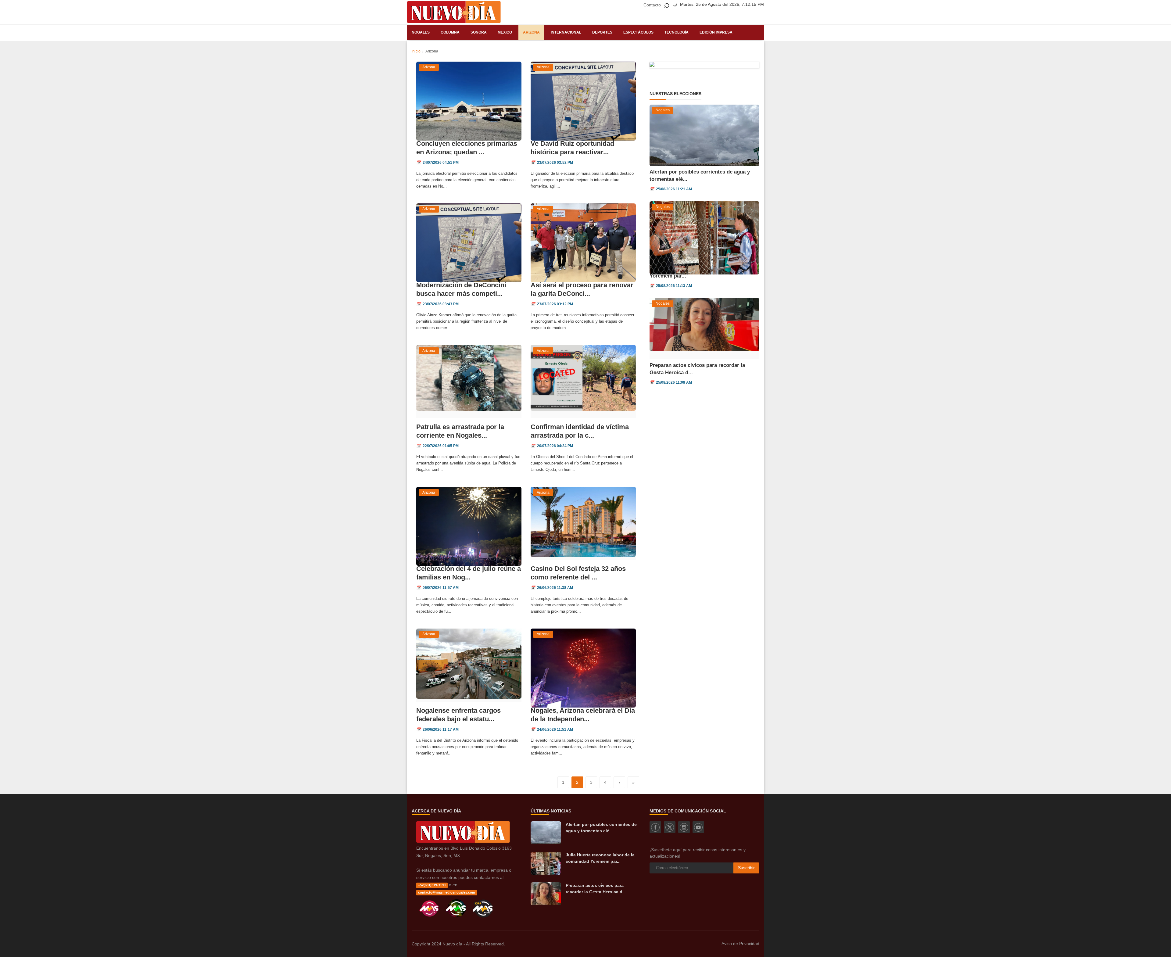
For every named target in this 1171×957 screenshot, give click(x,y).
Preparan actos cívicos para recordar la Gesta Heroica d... (596, 888)
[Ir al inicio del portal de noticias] (454, 12)
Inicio (416, 51)
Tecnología (676, 32)
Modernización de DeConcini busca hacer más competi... (461, 289)
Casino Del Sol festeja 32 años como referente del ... (578, 573)
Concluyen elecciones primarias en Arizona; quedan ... (466, 148)
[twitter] (669, 827)
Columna (450, 32)
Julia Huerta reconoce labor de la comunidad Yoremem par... (600, 858)
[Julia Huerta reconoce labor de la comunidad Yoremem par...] (546, 863)
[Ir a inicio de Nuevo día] (463, 841)
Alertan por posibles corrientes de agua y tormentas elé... (601, 827)
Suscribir (746, 867)
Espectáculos (638, 32)
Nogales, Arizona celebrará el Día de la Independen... (583, 715)
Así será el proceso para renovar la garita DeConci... (582, 289)
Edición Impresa (716, 32)
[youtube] (698, 827)
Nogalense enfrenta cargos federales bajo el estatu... (458, 715)
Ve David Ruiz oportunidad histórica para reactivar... (572, 148)
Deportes (602, 32)
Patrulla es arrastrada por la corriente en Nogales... (460, 431)
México (505, 32)
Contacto (652, 4)
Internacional (566, 32)
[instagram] (684, 827)
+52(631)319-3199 (432, 885)
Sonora (479, 32)
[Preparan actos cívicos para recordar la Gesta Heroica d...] (546, 893)
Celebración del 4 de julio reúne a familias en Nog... (468, 573)
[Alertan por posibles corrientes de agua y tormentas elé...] (546, 832)
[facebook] (655, 827)
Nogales (421, 32)
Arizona (531, 32)
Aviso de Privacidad (740, 943)
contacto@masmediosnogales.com (446, 892)
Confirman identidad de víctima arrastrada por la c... (580, 431)
